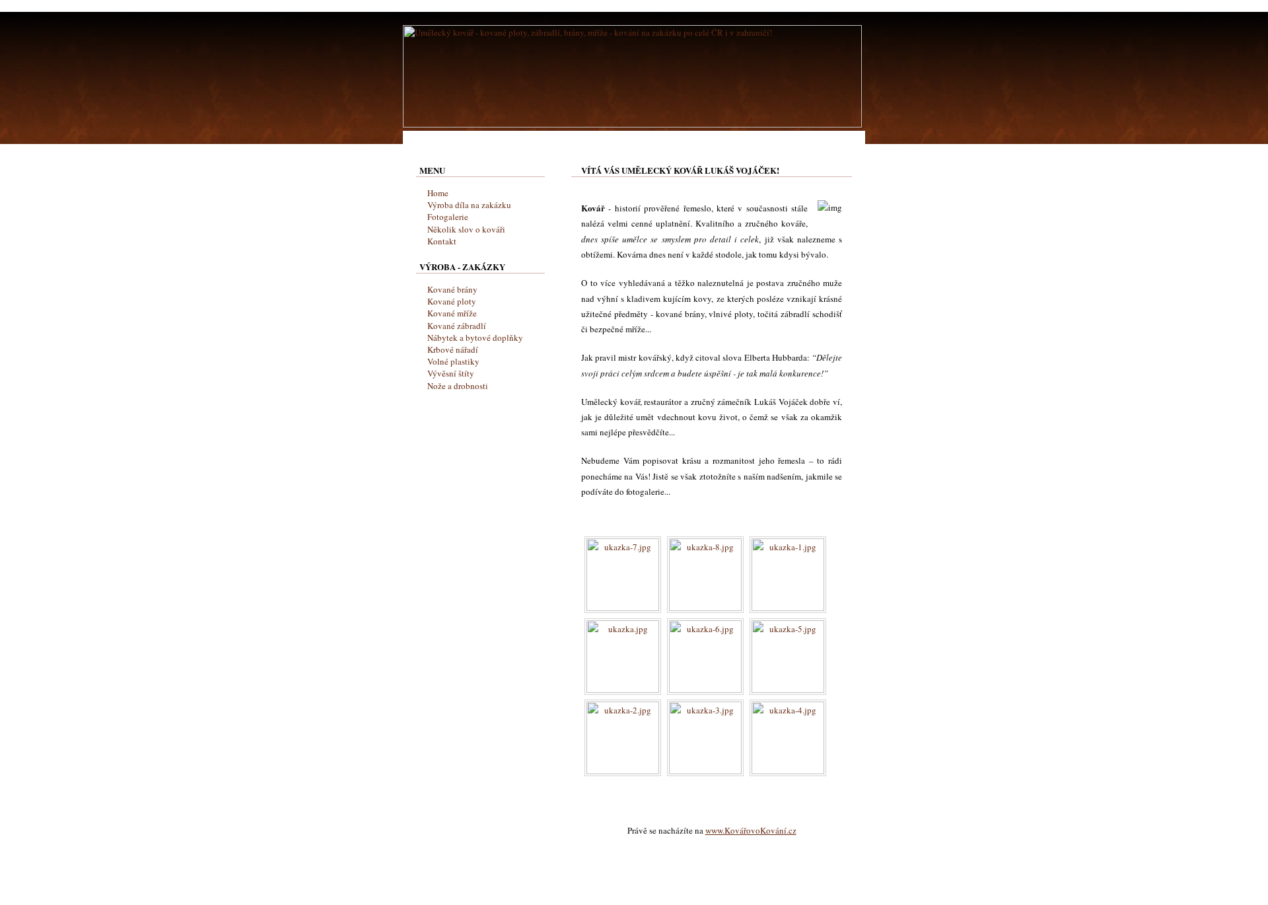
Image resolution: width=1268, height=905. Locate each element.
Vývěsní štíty (450, 373)
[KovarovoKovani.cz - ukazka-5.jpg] (788, 690)
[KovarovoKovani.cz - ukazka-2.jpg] (622, 771)
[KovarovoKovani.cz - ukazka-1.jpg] (788, 608)
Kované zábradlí (456, 326)
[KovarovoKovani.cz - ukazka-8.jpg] (705, 608)
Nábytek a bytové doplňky (475, 338)
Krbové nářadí (452, 349)
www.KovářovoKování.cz (750, 830)
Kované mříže (452, 313)
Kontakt (441, 241)
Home (437, 193)
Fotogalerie (447, 217)
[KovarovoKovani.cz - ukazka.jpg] (622, 690)
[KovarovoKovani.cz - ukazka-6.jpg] (705, 690)
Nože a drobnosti (457, 386)
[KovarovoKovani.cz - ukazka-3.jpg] (705, 771)
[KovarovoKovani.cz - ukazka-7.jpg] (622, 608)
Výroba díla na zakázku (469, 205)
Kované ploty (451, 301)
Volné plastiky (453, 361)
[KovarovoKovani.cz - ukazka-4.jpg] (788, 771)
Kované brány (452, 289)
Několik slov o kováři (466, 229)
